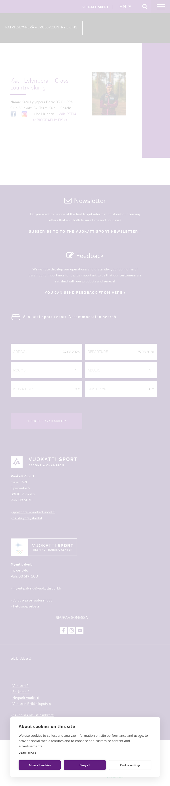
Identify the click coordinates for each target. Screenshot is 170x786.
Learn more (27, 752)
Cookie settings (130, 765)
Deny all (84, 765)
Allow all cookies (40, 765)
